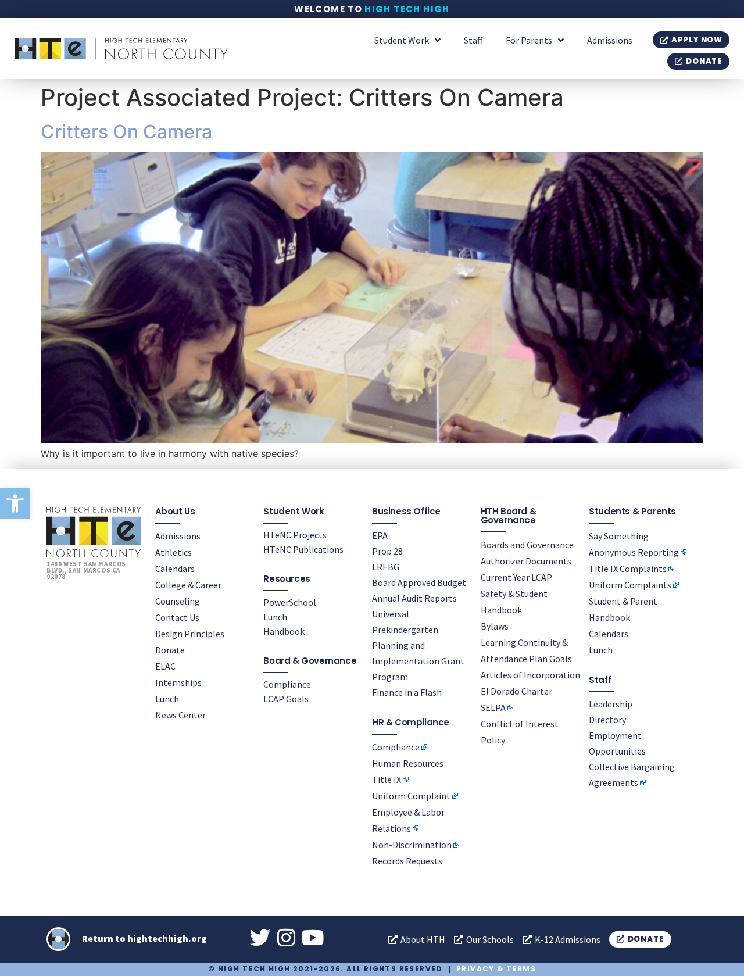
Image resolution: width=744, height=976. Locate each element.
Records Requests (407, 861)
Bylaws (495, 626)
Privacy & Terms (496, 969)
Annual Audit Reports (414, 598)
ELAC (165, 666)
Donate (170, 650)
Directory (607, 719)
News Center (180, 715)
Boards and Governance (527, 544)
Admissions (609, 40)
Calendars (175, 568)
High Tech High (407, 9)
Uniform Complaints (630, 585)
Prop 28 (387, 551)
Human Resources (407, 763)
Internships (178, 682)
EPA (380, 535)
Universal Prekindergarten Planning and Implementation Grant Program (418, 645)
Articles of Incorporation (530, 675)
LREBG (385, 567)
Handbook (284, 631)
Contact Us (177, 617)
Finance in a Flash (407, 692)
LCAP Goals (286, 699)
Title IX (386, 779)
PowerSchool (289, 602)
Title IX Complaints (628, 568)
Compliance (287, 684)
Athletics (173, 552)
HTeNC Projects (295, 535)
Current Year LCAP (516, 577)
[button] (15, 503)
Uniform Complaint (411, 796)
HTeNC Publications (303, 549)
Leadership (610, 704)
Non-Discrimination (412, 844)
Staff (473, 40)
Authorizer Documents (526, 561)
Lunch (167, 699)
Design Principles (189, 633)
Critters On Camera (126, 131)
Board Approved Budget (419, 582)
